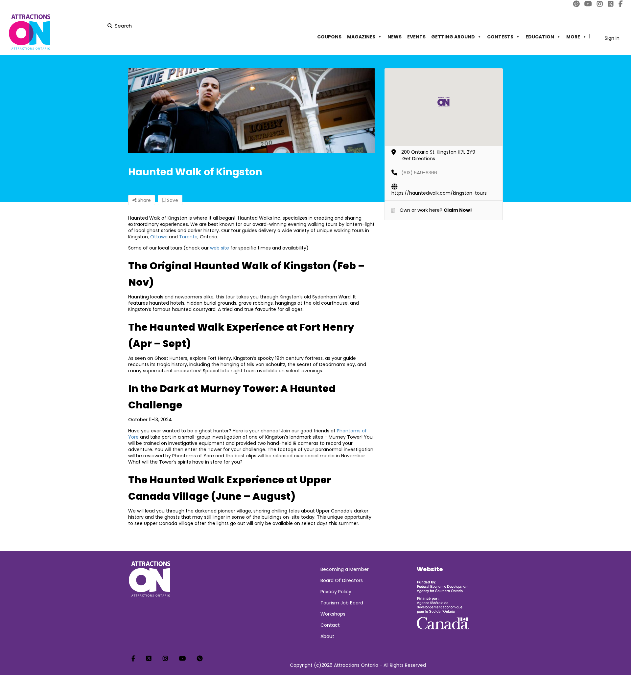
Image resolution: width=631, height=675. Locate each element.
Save (172, 200)
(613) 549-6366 (419, 172)
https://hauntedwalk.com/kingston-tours (439, 193)
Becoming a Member (344, 569)
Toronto (188, 236)
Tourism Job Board (341, 602)
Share (143, 200)
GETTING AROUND (453, 36)
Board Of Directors (341, 580)
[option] (251, 110)
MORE (573, 36)
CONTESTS (500, 36)
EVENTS (416, 36)
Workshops (332, 614)
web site (219, 248)
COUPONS (329, 36)
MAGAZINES (361, 36)
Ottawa (159, 236)
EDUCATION (540, 36)
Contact (330, 625)
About (327, 636)
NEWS (394, 36)
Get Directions (418, 158)
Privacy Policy (335, 591)
